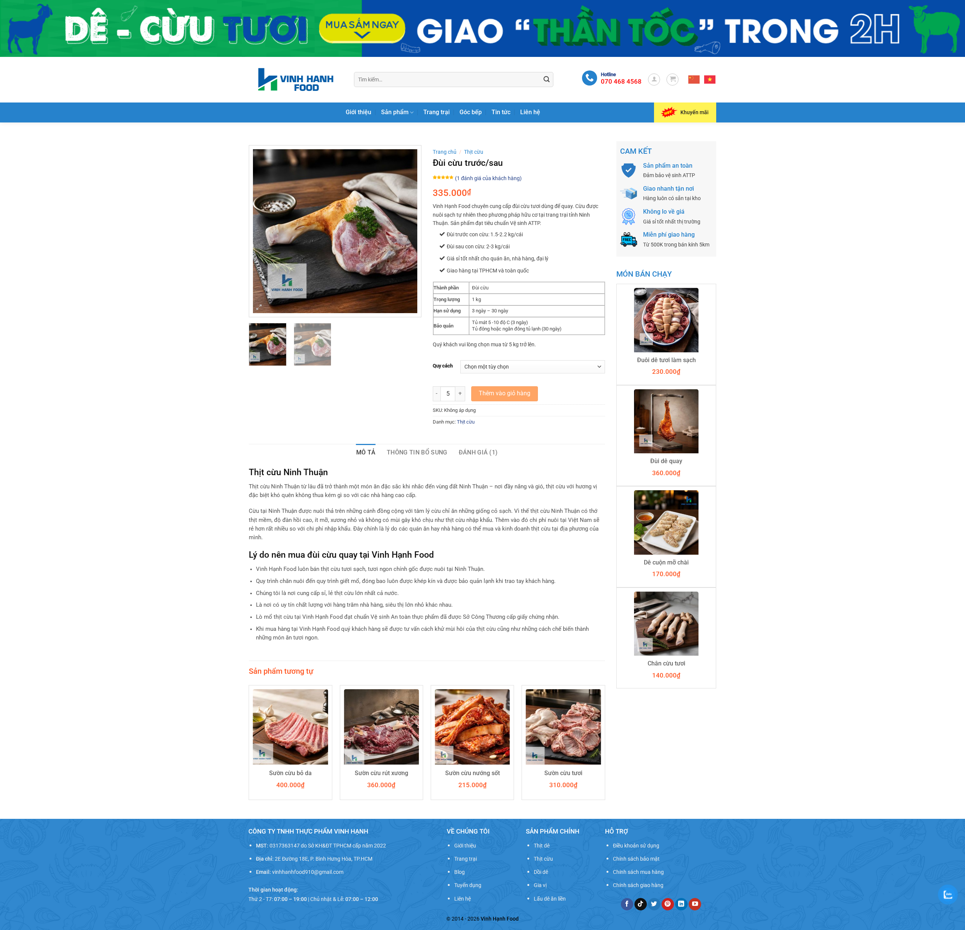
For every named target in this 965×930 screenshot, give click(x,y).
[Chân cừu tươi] (666, 624)
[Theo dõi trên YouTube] (695, 904)
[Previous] (266, 231)
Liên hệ (530, 112)
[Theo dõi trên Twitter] (654, 904)
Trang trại (436, 112)
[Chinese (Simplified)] (694, 79)
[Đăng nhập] (654, 79)
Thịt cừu (473, 152)
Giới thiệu (358, 112)
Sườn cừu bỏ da (290, 773)
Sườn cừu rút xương (381, 773)
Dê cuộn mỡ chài (666, 562)
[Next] (404, 231)
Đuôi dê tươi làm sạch (666, 360)
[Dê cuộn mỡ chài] (666, 522)
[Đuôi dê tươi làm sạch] (666, 320)
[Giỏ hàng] (672, 79)
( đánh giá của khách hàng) (488, 178)
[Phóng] (259, 307)
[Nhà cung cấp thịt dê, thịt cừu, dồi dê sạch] (296, 79)
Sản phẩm (395, 112)
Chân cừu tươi (666, 663)
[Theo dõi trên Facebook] (627, 904)
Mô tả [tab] (366, 452)
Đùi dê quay (666, 461)
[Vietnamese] (710, 79)
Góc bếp (471, 112)
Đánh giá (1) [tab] (478, 452)
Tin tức (501, 112)
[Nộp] (546, 79)
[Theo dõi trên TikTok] (640, 904)
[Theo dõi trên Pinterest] (668, 904)
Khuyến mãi (694, 112)
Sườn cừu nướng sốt (472, 773)
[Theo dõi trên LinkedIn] (681, 904)
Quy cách (443, 366)
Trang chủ (444, 152)
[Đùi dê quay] (666, 421)
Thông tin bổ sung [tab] (417, 452)
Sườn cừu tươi (563, 773)
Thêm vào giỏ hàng (504, 393)
